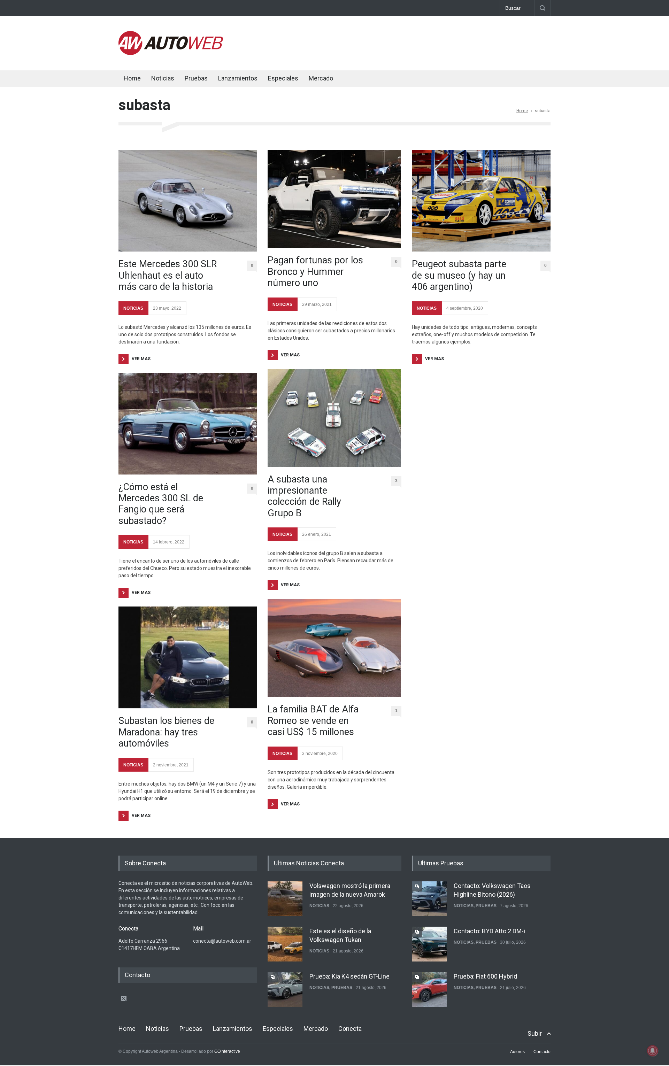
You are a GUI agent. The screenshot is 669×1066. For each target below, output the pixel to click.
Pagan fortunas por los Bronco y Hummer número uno (315, 271)
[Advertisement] (424, 41)
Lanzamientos (237, 78)
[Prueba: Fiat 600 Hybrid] (429, 989)
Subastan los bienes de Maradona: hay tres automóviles (166, 732)
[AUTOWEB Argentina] (170, 53)
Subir (535, 1033)
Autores (517, 1051)
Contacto (542, 1051)
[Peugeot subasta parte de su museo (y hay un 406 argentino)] (481, 201)
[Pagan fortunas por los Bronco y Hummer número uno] (334, 199)
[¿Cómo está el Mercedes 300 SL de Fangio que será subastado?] (187, 423)
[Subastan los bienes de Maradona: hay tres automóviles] (187, 657)
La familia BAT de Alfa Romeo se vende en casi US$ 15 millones (313, 720)
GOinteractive (227, 1051)
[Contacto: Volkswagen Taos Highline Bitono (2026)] (429, 898)
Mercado (321, 78)
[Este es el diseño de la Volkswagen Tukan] (285, 944)
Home (132, 78)
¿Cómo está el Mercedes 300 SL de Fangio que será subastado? (160, 503)
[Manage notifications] (652, 1050)
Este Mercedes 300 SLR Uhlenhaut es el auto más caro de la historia (167, 275)
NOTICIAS (133, 308)
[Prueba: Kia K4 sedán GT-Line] (285, 989)
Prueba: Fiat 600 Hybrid (485, 976)
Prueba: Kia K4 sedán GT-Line (349, 976)
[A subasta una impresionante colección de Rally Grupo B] (334, 418)
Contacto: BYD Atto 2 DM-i (489, 931)
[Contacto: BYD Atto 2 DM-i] (429, 944)
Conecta (362, 79)
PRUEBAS (341, 987)
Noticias (162, 78)
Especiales (283, 78)
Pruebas (196, 78)
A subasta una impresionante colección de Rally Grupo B (304, 496)
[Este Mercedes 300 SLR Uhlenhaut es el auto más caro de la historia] (187, 201)
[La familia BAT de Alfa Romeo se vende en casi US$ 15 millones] (334, 648)
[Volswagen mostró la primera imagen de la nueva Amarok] (285, 898)
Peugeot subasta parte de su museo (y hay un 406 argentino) (459, 275)
